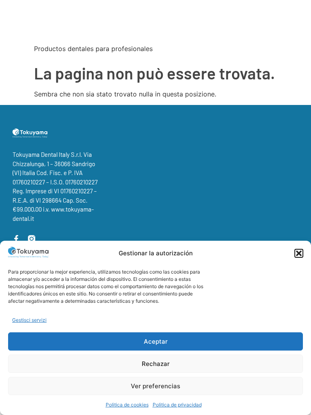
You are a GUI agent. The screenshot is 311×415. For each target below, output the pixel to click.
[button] (299, 253)
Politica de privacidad (177, 405)
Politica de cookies (127, 405)
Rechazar (156, 364)
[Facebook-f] (16, 238)
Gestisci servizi (29, 320)
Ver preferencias (155, 386)
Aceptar (156, 341)
